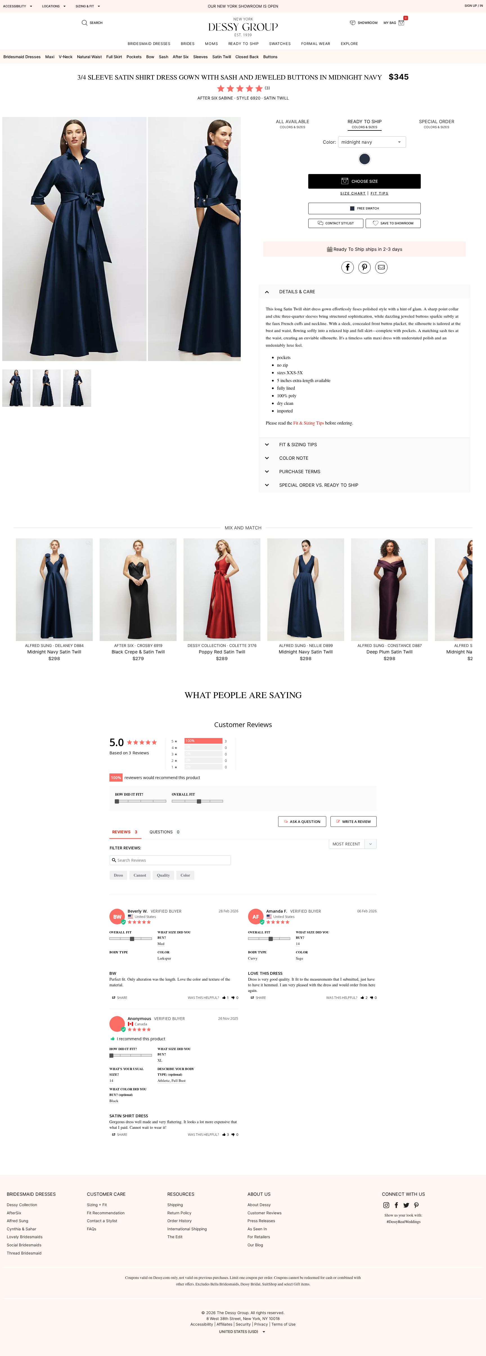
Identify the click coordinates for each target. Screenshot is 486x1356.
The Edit (175, 1237)
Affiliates (224, 1324)
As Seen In (257, 1229)
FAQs (91, 1229)
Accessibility (201, 1324)
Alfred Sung (17, 1221)
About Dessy (259, 1204)
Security (243, 1324)
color (185, 875)
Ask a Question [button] (305, 821)
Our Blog (255, 1245)
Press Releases (261, 1221)
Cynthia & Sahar (21, 1229)
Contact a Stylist (102, 1221)
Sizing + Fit (97, 1204)
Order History (179, 1221)
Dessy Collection (22, 1204)
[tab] (292, 124)
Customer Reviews (265, 1213)
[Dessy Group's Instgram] (389, 1205)
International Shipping (187, 1229)
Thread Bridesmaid (24, 1253)
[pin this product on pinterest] (364, 267)
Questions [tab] (161, 831)
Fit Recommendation (106, 1213)
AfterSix (14, 1213)
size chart (353, 193)
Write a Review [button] (356, 821)
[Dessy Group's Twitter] (409, 1205)
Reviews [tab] (121, 831)
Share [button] (121, 997)
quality (163, 875)
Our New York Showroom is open (243, 6)
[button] (75, 240)
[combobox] (367, 142)
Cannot (140, 875)
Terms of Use (283, 1324)
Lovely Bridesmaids (24, 1237)
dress (118, 875)
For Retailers (259, 1237)
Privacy (261, 1324)
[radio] (220, 88)
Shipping (175, 1204)
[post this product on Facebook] (347, 267)
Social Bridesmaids (24, 1245)
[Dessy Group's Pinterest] (418, 1205)
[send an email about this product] (381, 267)
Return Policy (179, 1213)
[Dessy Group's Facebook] (398, 1205)
